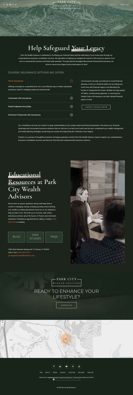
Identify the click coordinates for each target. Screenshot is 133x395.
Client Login (124, 5)
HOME (41, 372)
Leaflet (116, 357)
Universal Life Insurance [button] (19, 98)
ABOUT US (47, 372)
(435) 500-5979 (23, 252)
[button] (96, 107)
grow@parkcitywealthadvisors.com (21, 255)
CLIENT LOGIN (90, 372)
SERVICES (55, 372)
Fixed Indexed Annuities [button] (19, 106)
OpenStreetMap (123, 357)
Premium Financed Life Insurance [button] (24, 115)
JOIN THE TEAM (72, 372)
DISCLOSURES (81, 372)
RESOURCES (63, 372)
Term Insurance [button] (15, 81)
